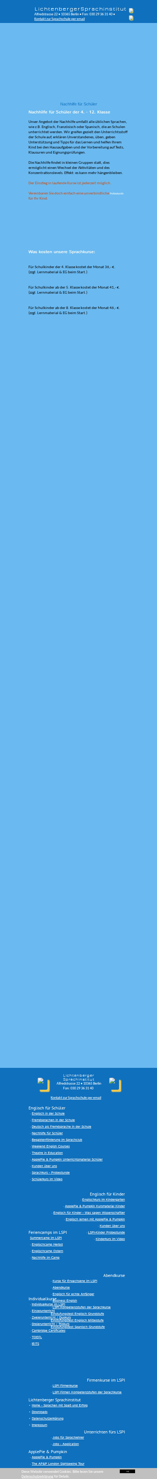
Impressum (39, 1425)
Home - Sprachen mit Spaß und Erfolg (60, 1405)
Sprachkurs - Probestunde (51, 1172)
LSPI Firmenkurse (65, 1385)
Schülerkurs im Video (47, 1179)
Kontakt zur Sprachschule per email (59, 19)
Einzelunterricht (43, 1311)
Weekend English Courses (51, 1146)
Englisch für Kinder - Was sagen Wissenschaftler (89, 1212)
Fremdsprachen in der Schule (53, 1120)
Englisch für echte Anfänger (73, 1294)
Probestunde (116, 194)
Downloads (39, 1412)
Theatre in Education (47, 1153)
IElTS (35, 1343)
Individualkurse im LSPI (48, 1304)
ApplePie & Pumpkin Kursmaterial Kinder (95, 1206)
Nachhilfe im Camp (46, 1257)
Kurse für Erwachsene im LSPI (75, 1281)
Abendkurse (61, 1287)
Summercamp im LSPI (46, 1238)
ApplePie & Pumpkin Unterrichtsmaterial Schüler (67, 1159)
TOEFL (37, 1337)
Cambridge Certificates (48, 1330)
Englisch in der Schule (48, 1113)
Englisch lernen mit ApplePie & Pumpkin (95, 1219)
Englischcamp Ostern (47, 1251)
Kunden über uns (44, 1166)
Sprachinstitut (104, 9)
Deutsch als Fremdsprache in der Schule (61, 1126)
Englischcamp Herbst (47, 1244)
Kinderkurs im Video (110, 1239)
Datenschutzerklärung (48, 1418)
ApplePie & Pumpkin (47, 1457)
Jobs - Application (66, 1444)
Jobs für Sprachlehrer (68, 1437)
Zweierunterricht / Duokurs (51, 1317)
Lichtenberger (58, 9)
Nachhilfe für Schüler (47, 1133)
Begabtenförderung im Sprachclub (57, 1140)
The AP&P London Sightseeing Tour (58, 1463)
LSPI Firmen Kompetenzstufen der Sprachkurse (87, 1392)
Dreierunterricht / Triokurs (50, 1324)
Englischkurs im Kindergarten (103, 1199)
